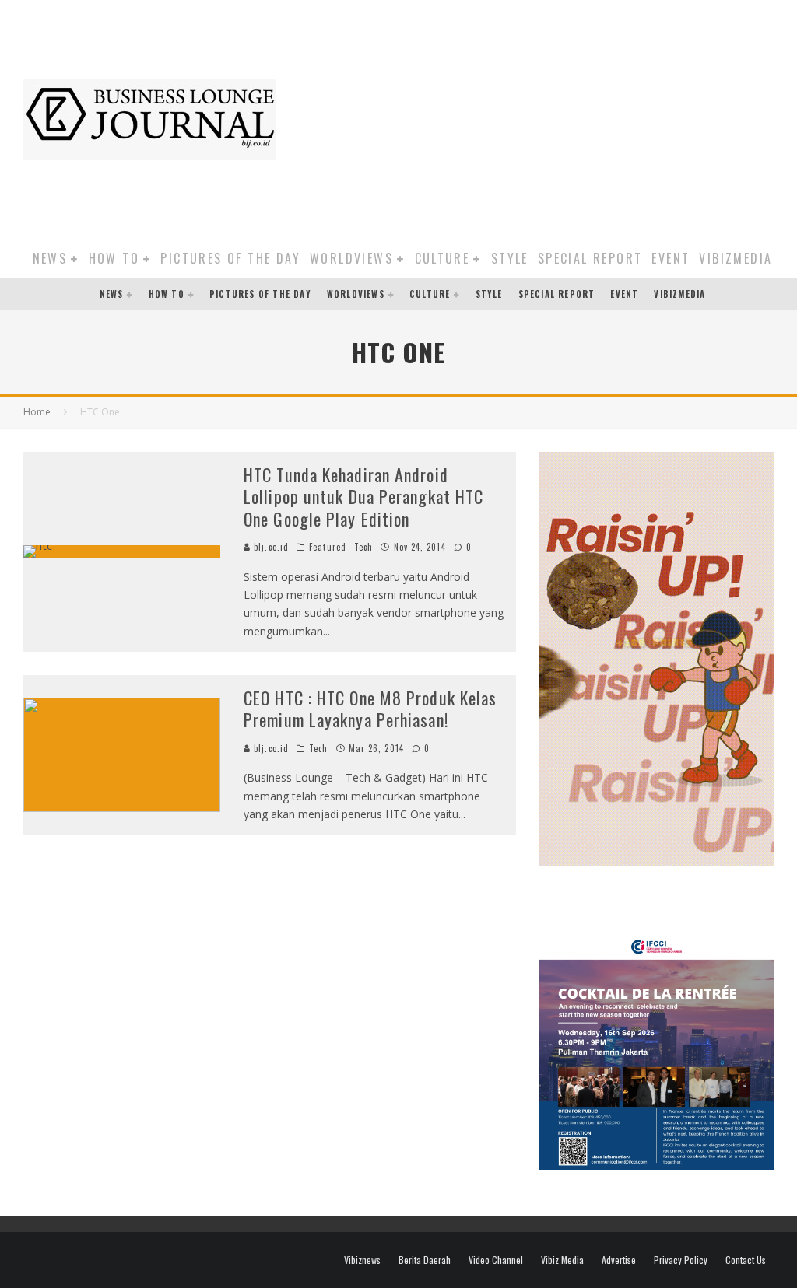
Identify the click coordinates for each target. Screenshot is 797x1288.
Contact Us (745, 1260)
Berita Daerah (424, 1260)
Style (509, 258)
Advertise (619, 1260)
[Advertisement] (544, 117)
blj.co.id (270, 547)
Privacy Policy (680, 1260)
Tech (363, 546)
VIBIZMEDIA (735, 258)
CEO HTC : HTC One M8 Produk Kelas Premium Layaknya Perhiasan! (370, 709)
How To (114, 258)
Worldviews (351, 258)
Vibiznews (362, 1260)
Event (670, 258)
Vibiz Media (562, 1260)
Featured (327, 546)
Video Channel (496, 1260)
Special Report (590, 258)
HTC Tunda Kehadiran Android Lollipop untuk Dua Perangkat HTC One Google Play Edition (363, 496)
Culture (442, 258)
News (50, 258)
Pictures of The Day (230, 258)
